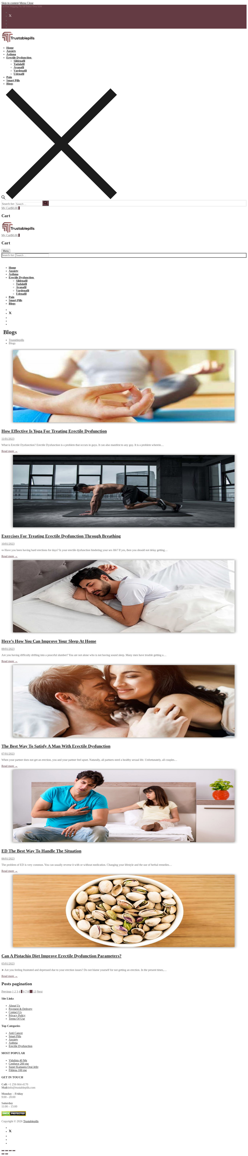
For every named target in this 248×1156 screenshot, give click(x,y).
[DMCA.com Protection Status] (13, 1115)
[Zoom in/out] (2, 1150)
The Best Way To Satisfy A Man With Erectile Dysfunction (55, 746)
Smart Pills (15, 1036)
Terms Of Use (17, 1018)
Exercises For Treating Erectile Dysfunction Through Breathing (61, 536)
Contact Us (15, 1012)
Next (39, 991)
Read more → (9, 451)
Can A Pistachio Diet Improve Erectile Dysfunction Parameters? (61, 956)
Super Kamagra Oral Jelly (23, 1066)
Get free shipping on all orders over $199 (21, 6)
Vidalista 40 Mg (18, 1060)
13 (34, 991)
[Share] (10, 1150)
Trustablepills (30, 1121)
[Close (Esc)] (13, 1150)
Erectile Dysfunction (20, 1046)
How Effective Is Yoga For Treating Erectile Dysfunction (54, 431)
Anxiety (13, 1039)
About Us (14, 1005)
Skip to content (10, 3)
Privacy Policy (17, 1015)
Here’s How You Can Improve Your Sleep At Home (48, 641)
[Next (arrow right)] (6, 1153)
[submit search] (45, 203)
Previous (6, 991)
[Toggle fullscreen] (6, 1150)
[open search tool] (59, 198)
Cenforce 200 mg (19, 1063)
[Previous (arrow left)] (2, 1153)
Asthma (13, 1042)
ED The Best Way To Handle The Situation (41, 851)
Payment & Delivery (20, 1008)
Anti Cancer (16, 1033)
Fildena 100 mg (18, 1070)
